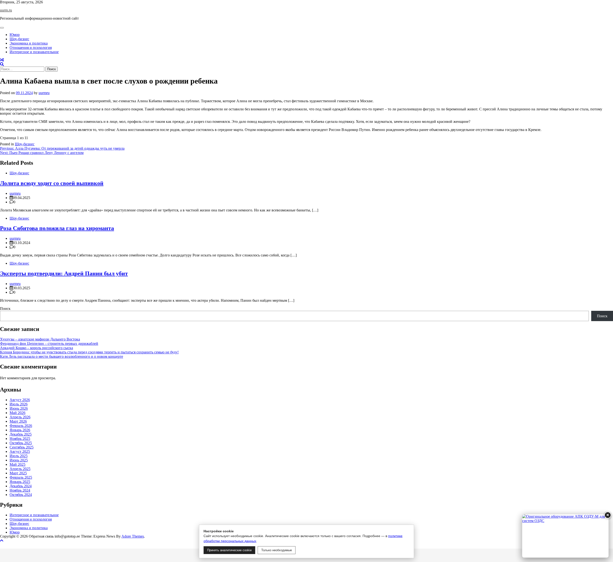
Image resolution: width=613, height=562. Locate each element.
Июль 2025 (19, 456)
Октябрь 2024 (21, 495)
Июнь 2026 (19, 408)
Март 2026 (18, 421)
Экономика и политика (29, 43)
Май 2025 (17, 464)
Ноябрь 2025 (20, 439)
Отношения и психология (31, 47)
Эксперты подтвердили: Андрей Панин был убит (64, 273)
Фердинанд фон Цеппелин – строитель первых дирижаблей (49, 343)
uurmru (44, 93)
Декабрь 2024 (21, 486)
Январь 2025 (20, 482)
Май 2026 (17, 413)
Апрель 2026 (20, 417)
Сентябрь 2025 (22, 447)
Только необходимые (276, 550)
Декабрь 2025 (21, 434)
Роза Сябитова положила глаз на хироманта (57, 228)
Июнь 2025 (19, 460)
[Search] (2, 64)
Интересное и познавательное (34, 52)
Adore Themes (132, 536)
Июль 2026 (19, 404)
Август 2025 (20, 451)
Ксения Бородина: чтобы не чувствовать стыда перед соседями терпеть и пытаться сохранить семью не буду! (89, 352)
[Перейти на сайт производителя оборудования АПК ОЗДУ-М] (565, 535)
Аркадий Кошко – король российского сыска (36, 348)
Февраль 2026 (21, 426)
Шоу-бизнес (19, 39)
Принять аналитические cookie (229, 550)
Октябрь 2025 (21, 443)
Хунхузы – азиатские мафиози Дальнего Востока (40, 339)
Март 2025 (18, 473)
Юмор (15, 35)
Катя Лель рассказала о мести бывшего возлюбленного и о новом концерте (61, 356)
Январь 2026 (20, 430)
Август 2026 (20, 400)
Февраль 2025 (21, 477)
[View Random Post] (2, 60)
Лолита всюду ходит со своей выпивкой (51, 183)
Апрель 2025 (20, 469)
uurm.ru (6, 10)
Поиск (5, 309)
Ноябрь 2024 (20, 490)
